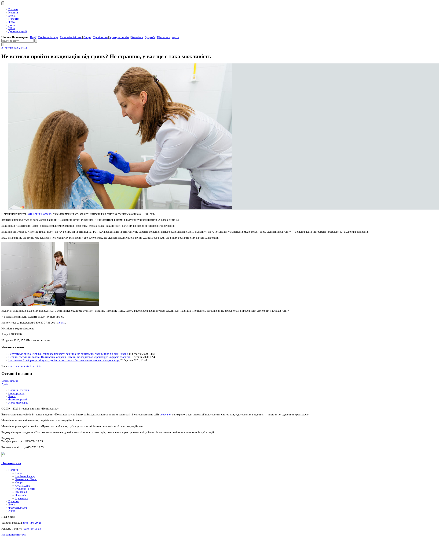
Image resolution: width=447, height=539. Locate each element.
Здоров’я (150, 37)
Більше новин (9, 380)
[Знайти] (35, 41)
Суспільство (100, 37)
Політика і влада (48, 37)
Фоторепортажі (17, 399)
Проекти (13, 18)
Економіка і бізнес (71, 37)
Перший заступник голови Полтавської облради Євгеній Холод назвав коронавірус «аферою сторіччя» (69, 356)
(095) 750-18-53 (32, 528)
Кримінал (137, 37)
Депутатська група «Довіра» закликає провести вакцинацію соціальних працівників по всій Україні (68, 353)
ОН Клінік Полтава (39, 213)
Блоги (12, 15)
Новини (13, 12)
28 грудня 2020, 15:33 (14, 47)
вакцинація (22, 366)
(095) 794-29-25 (32, 522)
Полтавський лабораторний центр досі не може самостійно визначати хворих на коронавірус (64, 360)
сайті (62, 322)
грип (11, 366)
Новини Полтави (18, 390)
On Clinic (35, 366)
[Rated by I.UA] (9, 456)
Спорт (87, 37)
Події (33, 37)
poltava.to (165, 414)
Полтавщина (11, 463)
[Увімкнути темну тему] (2, 3)
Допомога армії (17, 31)
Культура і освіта (119, 37)
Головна (13, 9)
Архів (175, 37)
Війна (11, 28)
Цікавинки (163, 37)
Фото (11, 21)
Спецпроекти (16, 393)
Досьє (11, 25)
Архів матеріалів (18, 402)
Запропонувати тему (13, 534)
